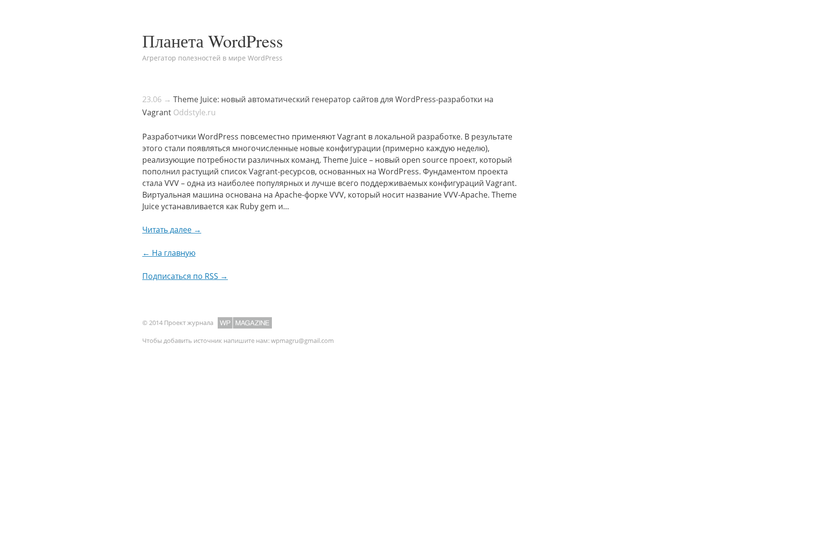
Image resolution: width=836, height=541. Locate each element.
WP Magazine (245, 323)
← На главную (168, 252)
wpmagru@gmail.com (302, 340)
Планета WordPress (212, 40)
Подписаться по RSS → (185, 276)
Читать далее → (171, 229)
